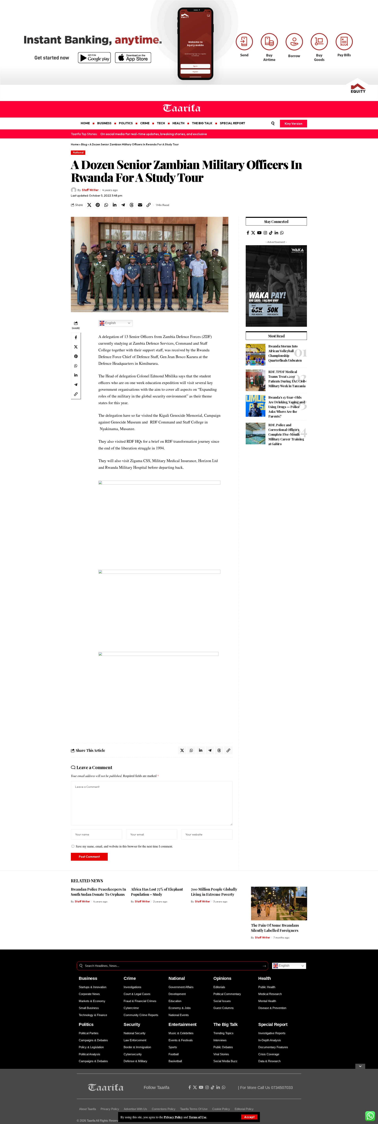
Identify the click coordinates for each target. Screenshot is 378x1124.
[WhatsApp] (282, 232)
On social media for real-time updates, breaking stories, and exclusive (153, 134)
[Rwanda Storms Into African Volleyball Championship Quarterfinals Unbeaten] (255, 355)
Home (75, 144)
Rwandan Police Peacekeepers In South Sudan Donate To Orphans (98, 892)
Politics (86, 1024)
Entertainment (182, 1024)
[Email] (140, 205)
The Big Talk (225, 1024)
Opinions (222, 978)
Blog (84, 144)
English (110, 323)
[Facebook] (248, 232)
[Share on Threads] (131, 205)
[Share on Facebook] (76, 337)
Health (264, 978)
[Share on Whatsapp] (106, 205)
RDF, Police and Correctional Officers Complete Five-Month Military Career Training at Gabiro (286, 434)
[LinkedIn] (276, 232)
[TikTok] (271, 232)
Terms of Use (197, 1117)
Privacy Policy (173, 1117)
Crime (130, 978)
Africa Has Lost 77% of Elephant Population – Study (157, 892)
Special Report (272, 1024)
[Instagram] (265, 232)
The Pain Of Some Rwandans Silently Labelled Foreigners (275, 928)
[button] (249, 1117)
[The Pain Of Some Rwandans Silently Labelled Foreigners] (279, 903)
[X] (253, 232)
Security (132, 1024)
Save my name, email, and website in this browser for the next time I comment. (124, 846)
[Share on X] (89, 205)
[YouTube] (259, 232)
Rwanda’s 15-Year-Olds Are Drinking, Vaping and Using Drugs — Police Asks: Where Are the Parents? (286, 406)
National (78, 152)
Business (88, 978)
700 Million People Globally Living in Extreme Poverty (214, 892)
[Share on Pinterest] (98, 205)
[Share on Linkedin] (115, 205)
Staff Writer (90, 190)
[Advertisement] (276, 478)
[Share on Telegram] (123, 205)
